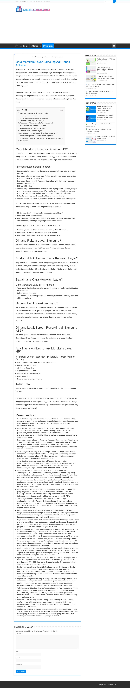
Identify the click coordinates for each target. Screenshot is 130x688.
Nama (18, 651)
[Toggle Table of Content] (60, 110)
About (16, 2)
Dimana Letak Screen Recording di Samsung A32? (38, 133)
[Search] (114, 1)
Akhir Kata (24, 141)
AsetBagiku (16, 45)
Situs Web (19, 664)
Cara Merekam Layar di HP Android (33, 128)
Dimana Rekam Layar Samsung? (32, 121)
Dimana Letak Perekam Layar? (31, 131)
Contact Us (47, 2)
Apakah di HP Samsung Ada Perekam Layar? (36, 123)
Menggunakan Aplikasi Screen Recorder (35, 118)
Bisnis (25, 46)
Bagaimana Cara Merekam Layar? (33, 126)
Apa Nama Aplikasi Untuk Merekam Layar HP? (37, 136)
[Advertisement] (78, 27)
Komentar (19, 633)
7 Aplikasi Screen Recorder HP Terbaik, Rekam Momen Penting (42, 138)
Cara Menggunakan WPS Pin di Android (100, 124)
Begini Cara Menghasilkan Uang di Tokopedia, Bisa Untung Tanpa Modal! (104, 108)
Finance (37, 46)
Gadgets (48, 46)
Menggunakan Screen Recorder (32, 116)
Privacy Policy (24, 2)
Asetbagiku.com (22, 69)
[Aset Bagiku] (33, 9)
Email (18, 658)
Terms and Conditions (36, 2)
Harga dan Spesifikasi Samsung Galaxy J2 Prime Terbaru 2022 (105, 69)
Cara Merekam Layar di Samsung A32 (34, 113)
